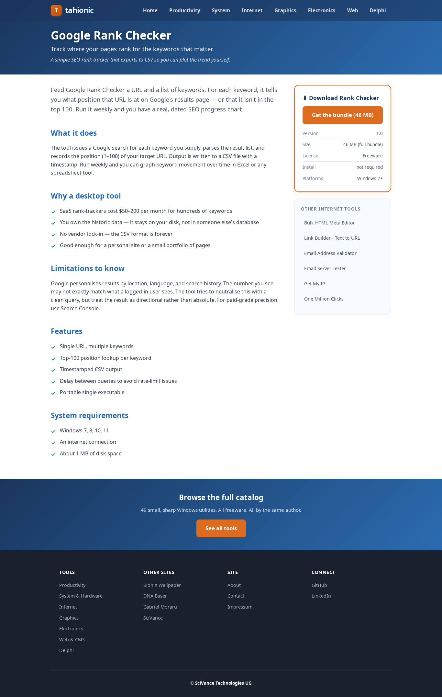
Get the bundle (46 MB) (343, 115)
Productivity (184, 10)
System (221, 10)
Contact (235, 596)
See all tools (221, 528)
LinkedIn (321, 596)
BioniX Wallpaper (162, 585)
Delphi (378, 10)
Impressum (239, 607)
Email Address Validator (330, 253)
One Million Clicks (324, 299)
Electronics (322, 10)
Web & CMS (72, 639)
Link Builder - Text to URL (332, 238)
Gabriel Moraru (160, 607)
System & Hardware (81, 596)
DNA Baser (155, 596)
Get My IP (314, 283)
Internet (252, 10)
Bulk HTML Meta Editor (329, 223)
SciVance (153, 618)
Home (150, 10)
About (234, 585)
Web (352, 10)
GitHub (319, 585)
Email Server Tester (325, 268)
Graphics (285, 10)
